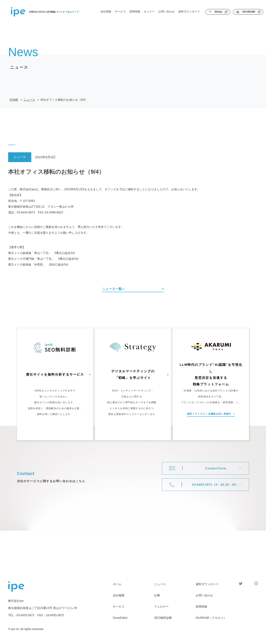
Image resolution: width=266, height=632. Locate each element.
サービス (120, 11)
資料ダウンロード (189, 11)
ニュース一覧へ (113, 289)
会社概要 (118, 595)
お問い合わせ (166, 11)
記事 (157, 595)
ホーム (117, 584)
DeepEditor (120, 617)
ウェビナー (161, 606)
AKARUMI (248, 11)
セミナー (149, 11)
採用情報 (134, 11)
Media (218, 11)
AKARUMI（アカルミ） (211, 617)
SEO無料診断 (163, 617)
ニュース (160, 584)
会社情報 (105, 11)
